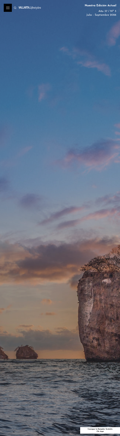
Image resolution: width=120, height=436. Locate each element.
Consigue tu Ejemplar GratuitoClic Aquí (100, 430)
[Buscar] (15, 8)
